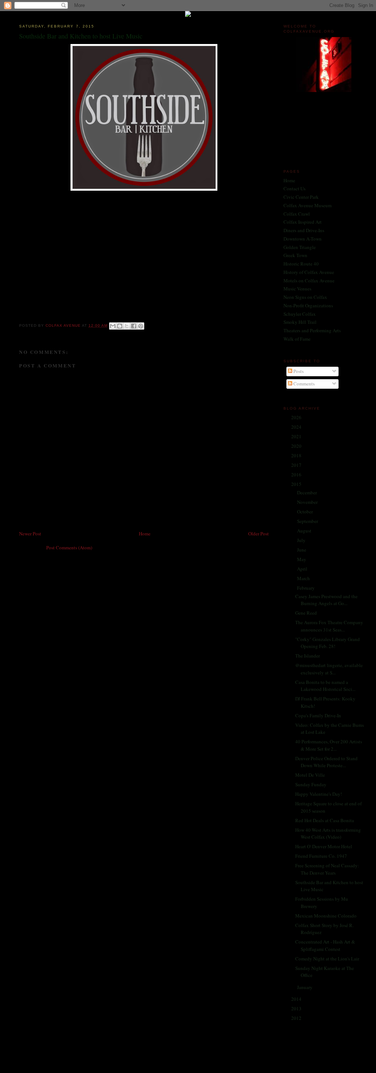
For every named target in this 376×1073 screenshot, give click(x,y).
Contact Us (294, 188)
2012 (297, 1018)
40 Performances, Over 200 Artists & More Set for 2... (328, 745)
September (308, 521)
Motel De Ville (310, 775)
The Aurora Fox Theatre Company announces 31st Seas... (329, 626)
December (307, 492)
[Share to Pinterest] (140, 326)
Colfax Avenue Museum (307, 205)
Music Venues (297, 288)
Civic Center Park (301, 197)
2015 (297, 484)
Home (145, 533)
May (302, 559)
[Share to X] (126, 326)
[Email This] (112, 326)
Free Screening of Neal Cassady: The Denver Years (327, 869)
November (308, 502)
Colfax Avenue (64, 325)
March (304, 578)
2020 (297, 446)
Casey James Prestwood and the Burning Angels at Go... (326, 600)
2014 (297, 999)
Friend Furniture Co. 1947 (321, 856)
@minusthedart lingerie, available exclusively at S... (329, 669)
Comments (303, 383)
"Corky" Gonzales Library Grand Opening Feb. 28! (327, 643)
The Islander (307, 655)
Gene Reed (306, 612)
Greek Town (295, 255)
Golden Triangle (299, 247)
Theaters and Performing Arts (312, 330)
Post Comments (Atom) (69, 547)
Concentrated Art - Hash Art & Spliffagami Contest (325, 945)
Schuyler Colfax (299, 314)
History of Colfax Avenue (308, 272)
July (302, 540)
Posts (298, 371)
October (305, 511)
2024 (297, 427)
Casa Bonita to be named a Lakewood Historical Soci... (325, 686)
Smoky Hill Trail (300, 322)
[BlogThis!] (119, 326)
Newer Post (30, 533)
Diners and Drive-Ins (303, 230)
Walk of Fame (297, 339)
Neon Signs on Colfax (305, 297)
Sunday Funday (310, 784)
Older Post (258, 533)
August (304, 530)
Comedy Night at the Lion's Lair (327, 958)
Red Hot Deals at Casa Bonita (324, 820)
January (305, 987)
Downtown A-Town (302, 238)
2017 (297, 465)
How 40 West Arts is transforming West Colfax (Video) (328, 834)
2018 (297, 455)
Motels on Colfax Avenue (309, 280)
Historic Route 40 (301, 263)
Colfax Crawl (296, 213)
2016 (297, 474)
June (302, 549)
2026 (297, 417)
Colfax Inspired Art (302, 222)
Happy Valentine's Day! (318, 794)
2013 (297, 1008)
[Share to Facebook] (133, 326)
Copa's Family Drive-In (318, 715)
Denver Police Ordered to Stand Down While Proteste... (326, 762)
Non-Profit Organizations (308, 305)
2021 (297, 436)
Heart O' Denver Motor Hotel (323, 846)
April (302, 568)
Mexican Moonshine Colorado (326, 915)
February (306, 588)
